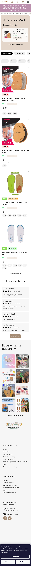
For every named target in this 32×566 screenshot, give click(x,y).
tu (8, 552)
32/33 (24, 265)
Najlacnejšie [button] (19, 53)
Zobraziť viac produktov (15, 44)
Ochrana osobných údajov (11, 487)
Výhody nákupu (7, 454)
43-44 (4, 165)
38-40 (9, 113)
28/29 (15, 265)
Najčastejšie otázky (9, 457)
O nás (5, 449)
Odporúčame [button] (7, 53)
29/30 (9, 215)
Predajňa (6, 452)
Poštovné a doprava (9, 482)
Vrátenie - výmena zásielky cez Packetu (15, 461)
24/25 (4, 265)
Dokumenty (6, 490)
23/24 (4, 215)
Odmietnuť (8, 562)
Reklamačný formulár (9, 492)
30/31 (19, 265)
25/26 (24, 215)
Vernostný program (9, 459)
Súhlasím (23, 562)
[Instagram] (10, 518)
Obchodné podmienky (10, 485)
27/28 (19, 215)
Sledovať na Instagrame (16, 415)
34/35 (4, 268)
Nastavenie (15, 556)
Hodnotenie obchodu (15, 281)
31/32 (14, 215)
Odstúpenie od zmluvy (10, 467)
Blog (4, 464)
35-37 (4, 113)
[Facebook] (5, 518)
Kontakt (5, 480)
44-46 (15, 113)
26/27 (9, 265)
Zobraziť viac (15, 336)
